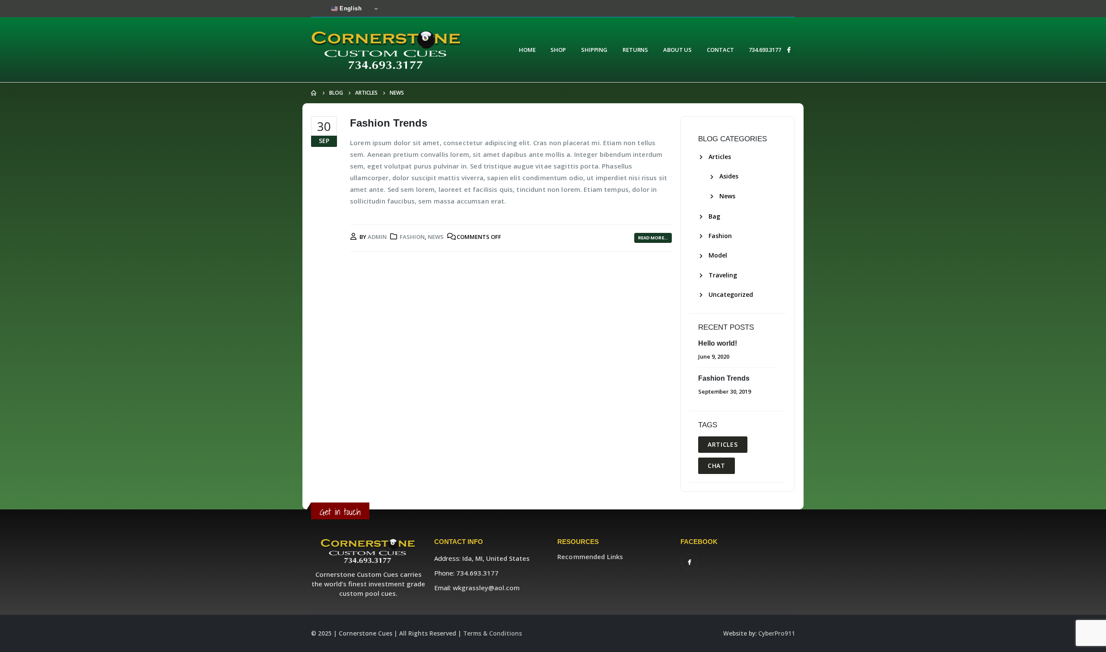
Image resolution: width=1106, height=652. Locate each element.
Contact (720, 50)
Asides (728, 176)
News (436, 237)
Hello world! (717, 343)
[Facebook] (789, 49)
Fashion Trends (388, 123)
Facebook (689, 562)
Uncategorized (731, 294)
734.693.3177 (765, 50)
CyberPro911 (776, 633)
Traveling (723, 275)
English (350, 8)
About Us (677, 50)
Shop (558, 50)
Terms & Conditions (492, 633)
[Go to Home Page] (314, 93)
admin (377, 237)
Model (718, 255)
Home (527, 50)
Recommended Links (590, 556)
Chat (716, 465)
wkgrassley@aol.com (486, 587)
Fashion (412, 237)
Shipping (594, 50)
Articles (720, 157)
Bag (714, 216)
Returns (635, 50)
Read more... (653, 238)
